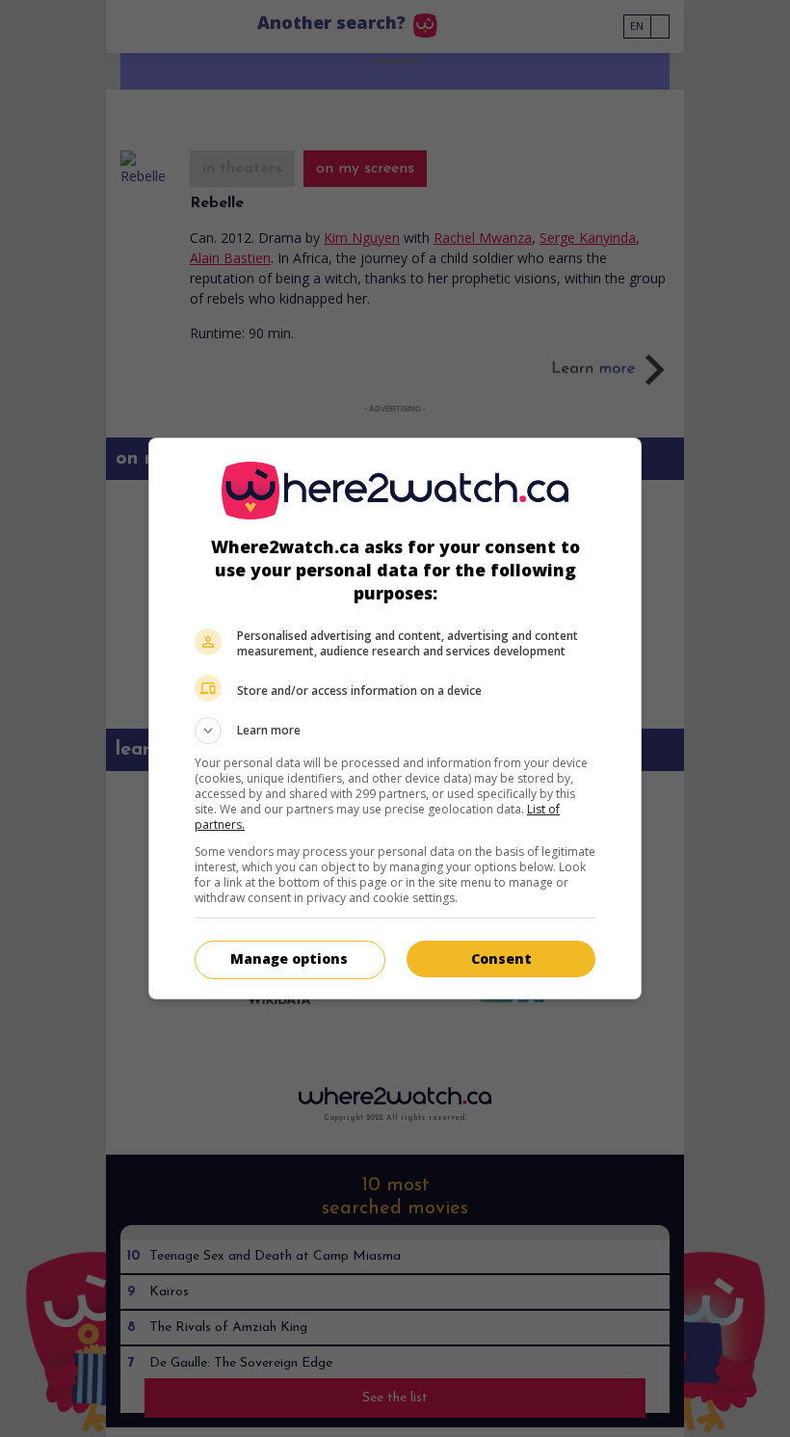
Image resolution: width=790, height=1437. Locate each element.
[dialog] (395, 718)
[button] (395, 730)
